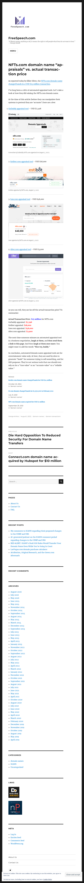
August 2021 (16, 684)
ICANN (13, 764)
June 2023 (15, 635)
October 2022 (16, 650)
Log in (13, 834)
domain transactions (53, 416)
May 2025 (15, 604)
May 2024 (15, 619)
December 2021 (17, 675)
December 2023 (17, 626)
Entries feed (16, 837)
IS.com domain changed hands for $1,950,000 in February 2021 (30, 391)
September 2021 (18, 681)
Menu (13, 51)
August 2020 (16, 703)
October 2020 (16, 700)
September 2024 (18, 613)
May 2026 (15, 598)
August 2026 (16, 592)
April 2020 (15, 715)
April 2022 (15, 666)
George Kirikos (13, 416)
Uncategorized (17, 767)
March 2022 (16, 669)
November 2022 (17, 647)
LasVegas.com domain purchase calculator (29, 549)
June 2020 (15, 709)
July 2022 (15, 660)
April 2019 (15, 740)
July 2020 (15, 706)
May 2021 (15, 693)
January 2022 (16, 672)
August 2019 (16, 733)
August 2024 (16, 616)
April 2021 (15, 697)
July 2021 (14, 687)
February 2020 (17, 721)
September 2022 (18, 653)
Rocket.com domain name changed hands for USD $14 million (30, 380)
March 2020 (16, 718)
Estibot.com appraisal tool (21, 161)
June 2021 (15, 690)
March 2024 (16, 623)
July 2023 (15, 632)
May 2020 (15, 712)
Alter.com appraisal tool (20, 249)
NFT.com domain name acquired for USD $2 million (26, 402)
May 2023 (15, 638)
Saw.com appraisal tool (20, 199)
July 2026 (15, 595)
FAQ (12, 510)
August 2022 (16, 656)
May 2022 (15, 663)
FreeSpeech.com (21, 38)
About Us (14, 503)
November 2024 (17, 607)
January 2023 (16, 644)
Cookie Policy (47, 879)
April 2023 (15, 641)
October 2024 (16, 610)
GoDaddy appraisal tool (18, 109)
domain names (38, 416)
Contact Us (15, 506)
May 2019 (15, 737)
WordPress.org (17, 844)
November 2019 (17, 727)
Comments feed (17, 840)
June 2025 (15, 601)
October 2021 (16, 678)
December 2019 (17, 724)
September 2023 (18, 629)
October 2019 (16, 730)
